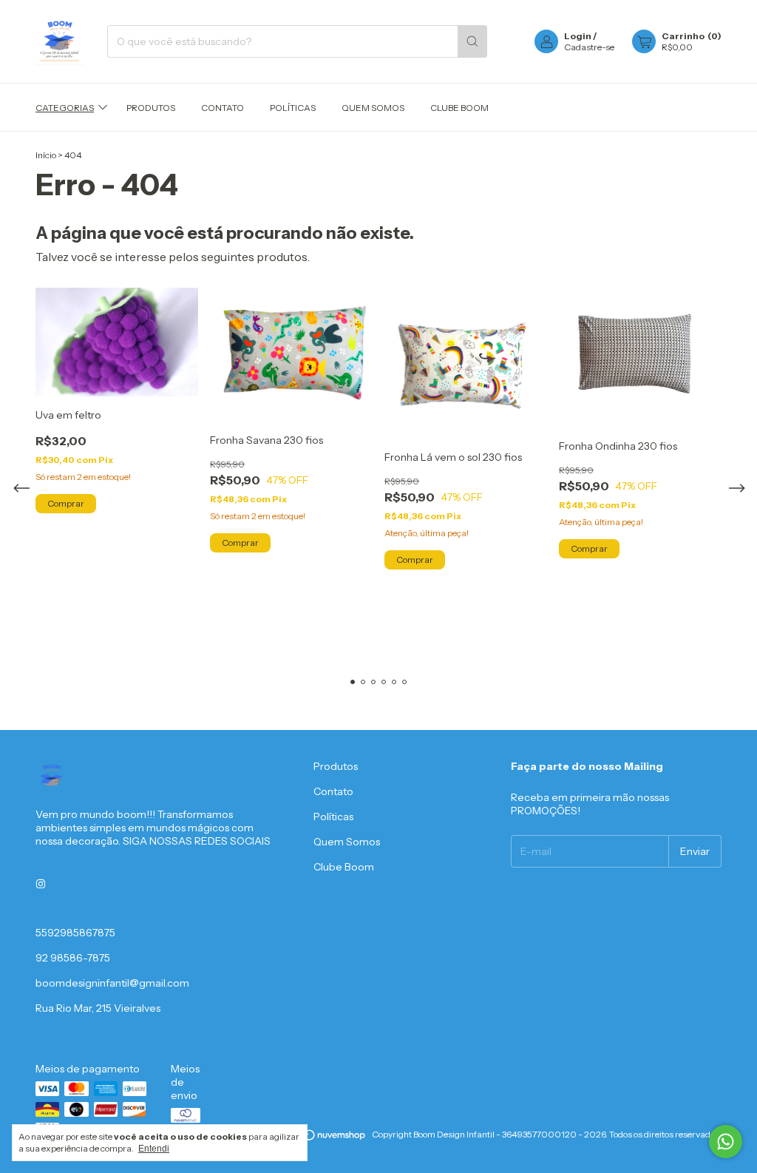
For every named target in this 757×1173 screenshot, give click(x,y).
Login (577, 35)
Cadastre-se (589, 47)
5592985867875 (75, 932)
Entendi (153, 1148)
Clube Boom (459, 107)
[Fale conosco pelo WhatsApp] (725, 1141)
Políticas (293, 107)
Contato (222, 107)
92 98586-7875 (72, 957)
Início (45, 154)
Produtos (150, 107)
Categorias (64, 107)
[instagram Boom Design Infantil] (40, 883)
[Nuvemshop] (310, 1137)
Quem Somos (373, 107)
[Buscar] (472, 41)
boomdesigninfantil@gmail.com (112, 983)
